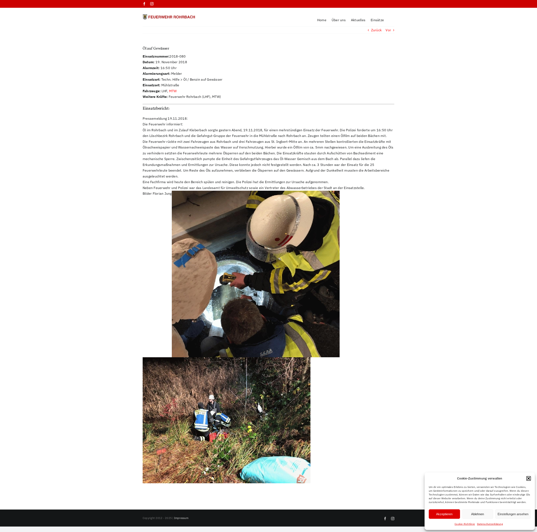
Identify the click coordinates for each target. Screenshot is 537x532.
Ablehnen (477, 514)
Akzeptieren (444, 514)
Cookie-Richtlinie (465, 523)
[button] (529, 478)
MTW (173, 91)
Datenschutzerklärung (490, 523)
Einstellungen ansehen (513, 514)
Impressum (181, 518)
